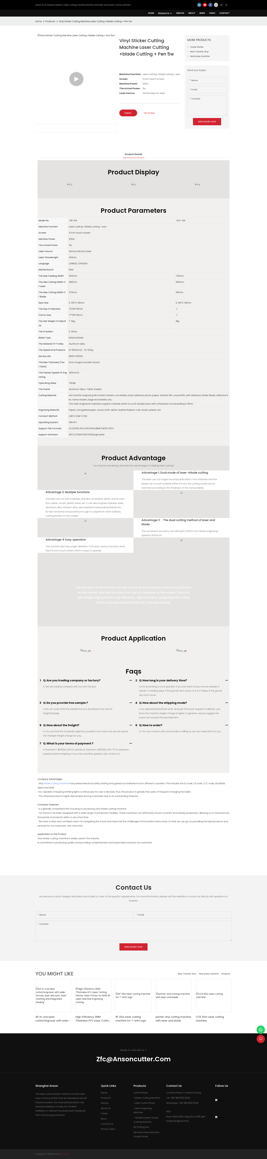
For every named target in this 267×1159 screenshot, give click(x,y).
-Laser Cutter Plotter (144, 1103)
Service (105, 1103)
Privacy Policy (108, 1129)
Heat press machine (209, 973)
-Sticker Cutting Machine (147, 1097)
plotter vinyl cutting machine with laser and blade (173, 1018)
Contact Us (107, 1123)
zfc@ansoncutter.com (133, 1059)
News (104, 1118)
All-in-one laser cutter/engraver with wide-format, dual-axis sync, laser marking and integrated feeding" (53, 1018)
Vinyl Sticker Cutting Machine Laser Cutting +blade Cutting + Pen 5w (95, 21)
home (38, 21)
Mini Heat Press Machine (146, 1132)
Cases (104, 1113)
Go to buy (149, 113)
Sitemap (65, 1154)
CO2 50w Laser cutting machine (210, 1018)
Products (50, 21)
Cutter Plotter (141, 1092)
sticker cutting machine (56, 783)
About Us (106, 1108)
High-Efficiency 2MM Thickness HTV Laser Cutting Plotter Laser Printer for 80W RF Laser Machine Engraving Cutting (93, 1018)
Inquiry (128, 113)
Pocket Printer (141, 1136)
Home (104, 1092)
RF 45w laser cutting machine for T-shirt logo (131, 1018)
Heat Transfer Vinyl (187, 973)
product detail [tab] (133, 154)
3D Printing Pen (141, 1127)
